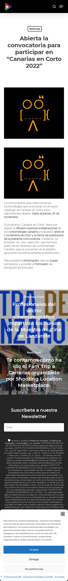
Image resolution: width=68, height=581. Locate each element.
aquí (30, 267)
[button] (63, 514)
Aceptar (34, 549)
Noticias (34, 28)
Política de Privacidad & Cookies (37, 576)
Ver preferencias (34, 568)
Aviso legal (59, 576)
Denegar (34, 559)
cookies (36, 443)
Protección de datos (39, 440)
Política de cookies (12, 576)
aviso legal (23, 443)
